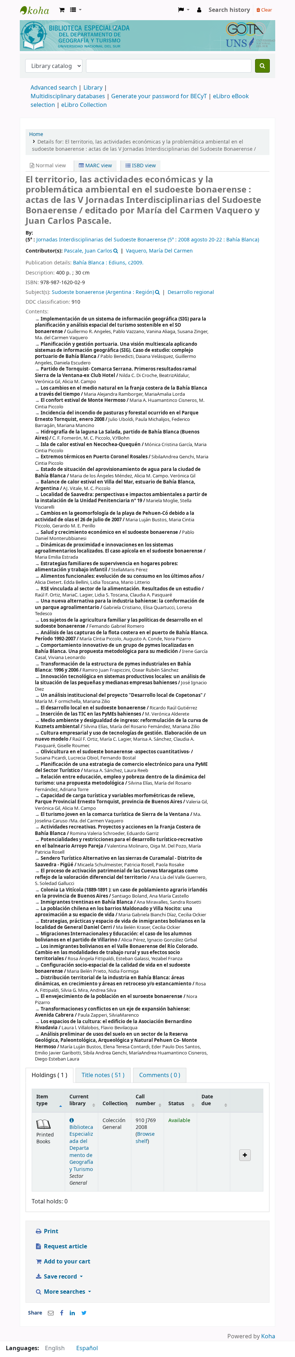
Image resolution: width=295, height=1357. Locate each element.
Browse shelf (145, 1137)
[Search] (262, 66)
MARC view (98, 165)
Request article (64, 1246)
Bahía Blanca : (91, 263)
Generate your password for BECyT (159, 96)
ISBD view (143, 165)
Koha (268, 1336)
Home (36, 134)
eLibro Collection (84, 105)
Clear (266, 9)
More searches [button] (64, 1292)
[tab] (103, 1075)
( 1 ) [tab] (49, 1075)
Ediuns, (118, 263)
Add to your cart (66, 1261)
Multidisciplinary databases (68, 96)
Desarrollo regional (191, 292)
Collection (115, 1103)
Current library (78, 1100)
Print (50, 1231)
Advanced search (54, 87)
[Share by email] (51, 1313)
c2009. (136, 263)
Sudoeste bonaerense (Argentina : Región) (103, 292)
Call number (145, 1100)
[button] (61, 10)
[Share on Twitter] (84, 1313)
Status (176, 1103)
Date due (207, 1100)
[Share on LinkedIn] (72, 1313)
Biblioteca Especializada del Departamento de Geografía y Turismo (81, 1148)
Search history (229, 10)
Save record (60, 1276)
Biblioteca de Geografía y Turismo (38, 10)
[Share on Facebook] (62, 1313)
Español (87, 1348)
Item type (42, 1100)
